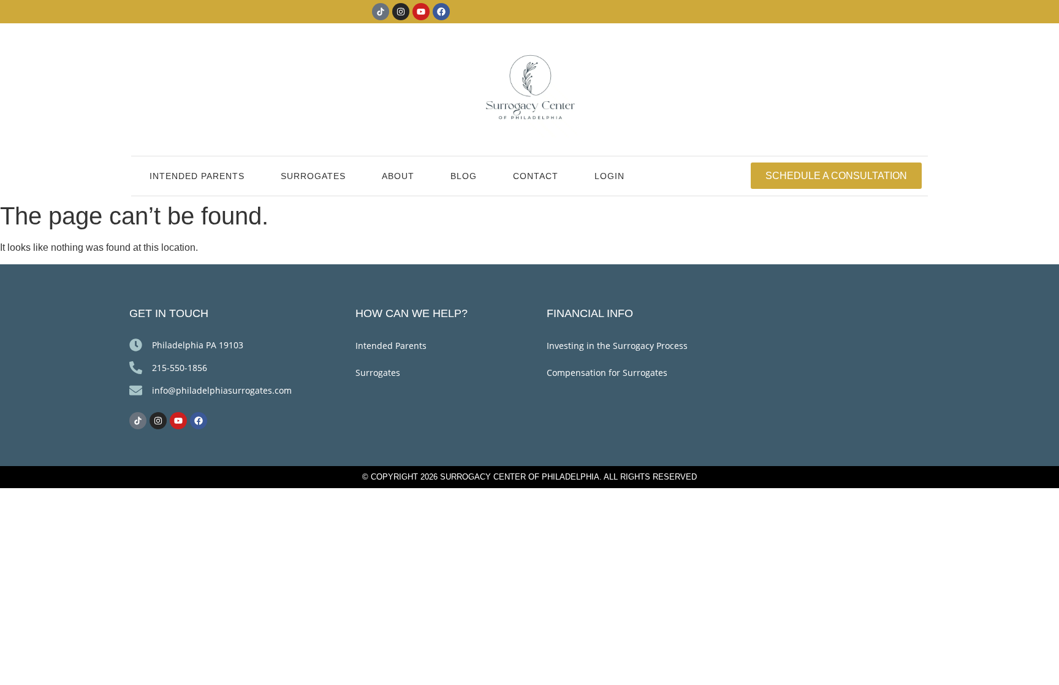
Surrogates (313, 176)
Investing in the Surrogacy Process (617, 345)
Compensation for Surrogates (607, 372)
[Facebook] (441, 11)
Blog (463, 176)
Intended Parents (197, 176)
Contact (535, 176)
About (398, 176)
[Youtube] (421, 11)
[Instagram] (400, 11)
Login (609, 176)
